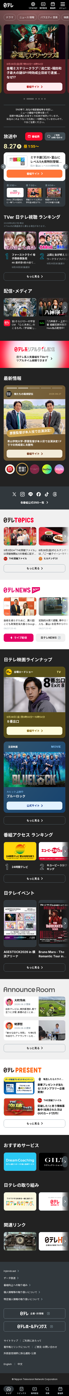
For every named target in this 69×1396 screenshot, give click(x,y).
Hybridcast (10, 1270)
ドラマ (9, 17)
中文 (20, 1364)
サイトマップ (11, 1340)
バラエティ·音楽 (49, 17)
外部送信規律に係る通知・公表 (20, 1353)
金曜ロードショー (23, 671)
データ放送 (10, 1278)
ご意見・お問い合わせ (45, 1346)
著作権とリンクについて (17, 1346)
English (8, 1364)
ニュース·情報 (27, 17)
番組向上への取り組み (16, 1285)
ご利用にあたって (31, 1340)
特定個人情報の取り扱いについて (22, 1299)
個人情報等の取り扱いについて (20, 1292)
